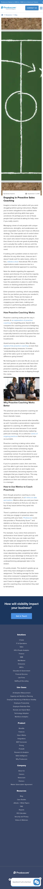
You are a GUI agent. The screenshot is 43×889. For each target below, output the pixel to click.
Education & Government (21, 671)
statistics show (12, 261)
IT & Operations (21, 643)
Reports (21, 810)
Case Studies (21, 799)
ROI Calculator (21, 813)
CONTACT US (32, 8)
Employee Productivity (21, 703)
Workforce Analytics (21, 717)
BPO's (21, 667)
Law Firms (21, 677)
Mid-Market (21, 660)
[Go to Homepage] (10, 8)
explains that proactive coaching (16, 346)
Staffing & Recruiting (21, 681)
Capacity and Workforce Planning (21, 696)
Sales (21, 647)
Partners (21, 781)
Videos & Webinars (21, 820)
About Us (21, 771)
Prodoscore (27, 518)
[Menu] (41, 8)
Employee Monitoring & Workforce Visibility (21, 699)
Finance (21, 654)
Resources (9, 15)
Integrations (22, 738)
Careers (21, 774)
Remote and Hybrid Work (21, 710)
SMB (21, 657)
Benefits (21, 728)
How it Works (21, 735)
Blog (15, 15)
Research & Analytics (21, 752)
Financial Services (21, 674)
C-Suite (21, 640)
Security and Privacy (21, 817)
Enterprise (21, 664)
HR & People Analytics (21, 650)
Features (22, 732)
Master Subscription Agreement (21, 784)
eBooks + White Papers (21, 803)
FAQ (21, 806)
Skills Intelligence (21, 756)
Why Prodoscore (21, 759)
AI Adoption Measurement (21, 693)
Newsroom (21, 777)
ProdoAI (21, 749)
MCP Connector (21, 742)
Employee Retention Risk (21, 706)
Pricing (21, 745)
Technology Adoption (21, 713)
